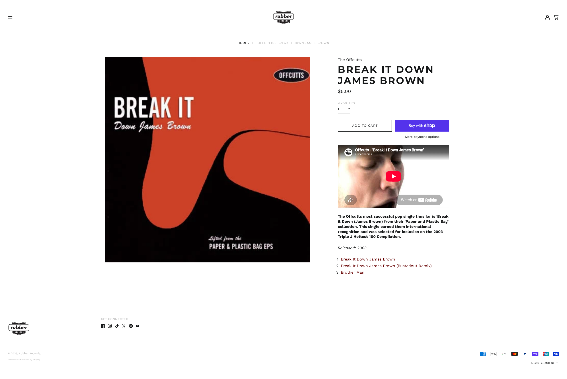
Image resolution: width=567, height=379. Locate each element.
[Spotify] (131, 326)
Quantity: (346, 102)
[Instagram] (110, 326)
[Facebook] (103, 326)
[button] (555, 17)
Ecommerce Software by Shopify (24, 360)
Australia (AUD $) (543, 363)
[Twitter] (124, 326)
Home (242, 43)
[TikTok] (117, 326)
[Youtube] (138, 326)
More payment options (422, 136)
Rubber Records (29, 353)
